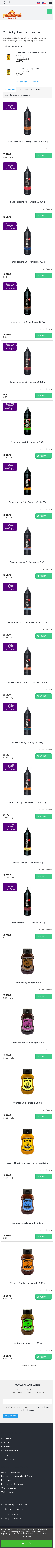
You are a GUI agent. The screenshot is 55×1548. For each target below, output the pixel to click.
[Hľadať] (4, 3)
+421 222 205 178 (16, 1509)
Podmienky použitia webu (12, 1484)
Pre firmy (7, 1446)
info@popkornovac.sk (17, 1504)
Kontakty (7, 1442)
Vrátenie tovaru (8, 1492)
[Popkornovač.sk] (38, 2)
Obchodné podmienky (10, 1472)
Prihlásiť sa (10, 1416)
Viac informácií (40, 1533)
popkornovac (13, 1514)
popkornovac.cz (14, 1518)
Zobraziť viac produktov (26, 82)
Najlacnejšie (23, 89)
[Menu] (50, 3)
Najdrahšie (35, 89)
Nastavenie (26, 1536)
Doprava (7, 1438)
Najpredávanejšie (11, 95)
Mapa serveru (9, 1459)
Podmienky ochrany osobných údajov (17, 1476)
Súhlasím (26, 1543)
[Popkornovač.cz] (44, 2)
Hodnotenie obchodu (13, 1450)
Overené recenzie (8, 1488)
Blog (6, 1455)
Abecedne (25, 95)
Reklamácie (6, 1480)
